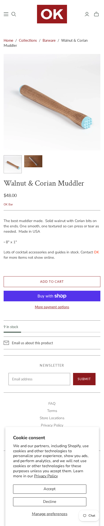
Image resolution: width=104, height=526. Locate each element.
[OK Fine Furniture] (52, 13)
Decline (49, 501)
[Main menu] (6, 14)
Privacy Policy (46, 476)
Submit (84, 379)
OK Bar (8, 204)
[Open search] (13, 14)
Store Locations (52, 418)
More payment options (52, 307)
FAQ (52, 403)
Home (8, 40)
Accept (50, 489)
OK (96, 252)
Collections (28, 40)
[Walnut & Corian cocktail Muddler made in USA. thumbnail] (13, 164)
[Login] (86, 14)
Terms (52, 410)
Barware (49, 40)
